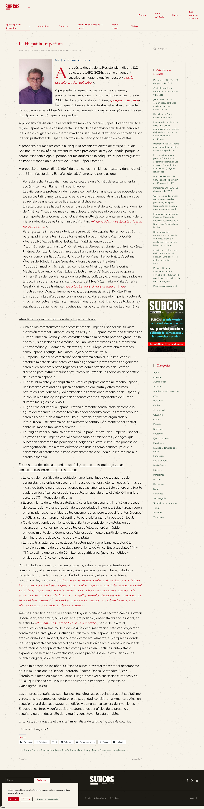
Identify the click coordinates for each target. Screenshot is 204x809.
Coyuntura (158, 414)
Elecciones (158, 443)
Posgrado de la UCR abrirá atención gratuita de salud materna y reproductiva (166, 147)
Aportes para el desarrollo (69, 50)
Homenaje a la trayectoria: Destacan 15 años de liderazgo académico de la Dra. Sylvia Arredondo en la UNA (165, 220)
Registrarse (42, 780)
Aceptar (13, 799)
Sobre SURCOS (159, 15)
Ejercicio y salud (161, 438)
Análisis (53, 50)
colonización (25, 750)
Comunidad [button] (43, 26)
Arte (155, 395)
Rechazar (26, 799)
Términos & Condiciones (95, 798)
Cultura (157, 419)
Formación (158, 455)
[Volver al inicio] (12, 7)
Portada (142, 15)
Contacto (176, 15)
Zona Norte (158, 517)
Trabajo (134, 26)
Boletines (158, 400)
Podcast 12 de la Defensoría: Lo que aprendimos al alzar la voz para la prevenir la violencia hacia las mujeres (166, 275)
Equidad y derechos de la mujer (90, 26)
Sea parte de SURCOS (193, 15)
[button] (29, 7)
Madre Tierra (115, 26)
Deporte (157, 424)
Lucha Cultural (160, 460)
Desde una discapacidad (165, 286)
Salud (156, 489)
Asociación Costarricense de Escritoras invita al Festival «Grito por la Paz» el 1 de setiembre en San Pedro (165, 257)
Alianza (157, 377)
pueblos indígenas (116, 750)
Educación (158, 433)
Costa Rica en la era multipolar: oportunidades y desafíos (166, 91)
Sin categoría (159, 498)
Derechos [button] (63, 26)
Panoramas (158, 474)
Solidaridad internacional (165, 503)
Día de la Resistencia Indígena (46, 750)
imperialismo (76, 750)
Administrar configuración (47, 799)
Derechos (158, 429)
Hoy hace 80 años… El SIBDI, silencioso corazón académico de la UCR (165, 180)
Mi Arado (157, 470)
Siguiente (136, 759)
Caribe (156, 405)
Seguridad (158, 493)
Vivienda (157, 512)
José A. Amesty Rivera (95, 750)
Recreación (158, 484)
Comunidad (159, 410)
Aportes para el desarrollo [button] (13, 26)
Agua (156, 372)
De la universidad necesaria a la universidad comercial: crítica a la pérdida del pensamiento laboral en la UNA (165, 239)
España (65, 750)
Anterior (24, 759)
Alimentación (159, 381)
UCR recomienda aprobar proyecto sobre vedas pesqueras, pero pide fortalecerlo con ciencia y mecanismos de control (165, 202)
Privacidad (114, 798)
